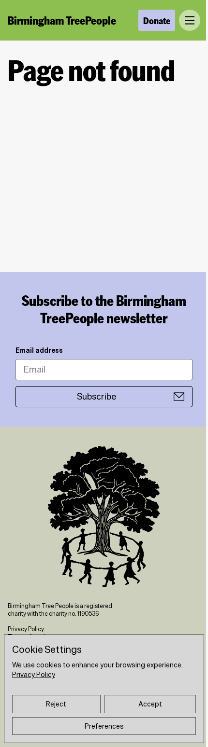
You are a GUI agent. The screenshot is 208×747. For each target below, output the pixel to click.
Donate (156, 20)
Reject (56, 704)
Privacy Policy (26, 629)
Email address (39, 350)
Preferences (104, 726)
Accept (150, 704)
